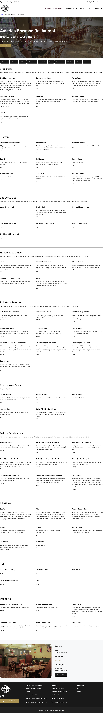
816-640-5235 (59, 660)
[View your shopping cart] (101, 8)
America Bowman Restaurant (53, 8)
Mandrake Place (56, 695)
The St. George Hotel (58, 688)
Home (2, 15)
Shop (88, 8)
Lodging (81, 8)
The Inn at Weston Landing (59, 691)
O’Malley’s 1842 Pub (71, 8)
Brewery (96, 8)
